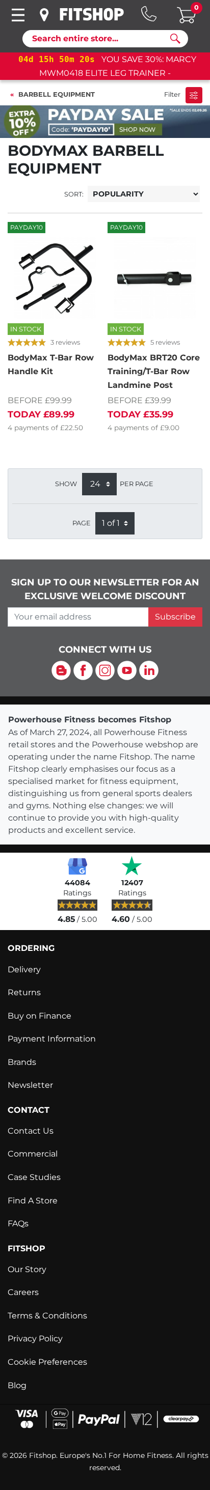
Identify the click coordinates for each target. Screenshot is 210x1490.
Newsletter (30, 1085)
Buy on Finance (39, 1016)
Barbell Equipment (56, 94)
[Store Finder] (45, 14)
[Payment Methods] (105, 1418)
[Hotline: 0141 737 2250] (148, 13)
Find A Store (33, 1200)
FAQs (18, 1223)
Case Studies (34, 1177)
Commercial (33, 1154)
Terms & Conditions (47, 1315)
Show (66, 484)
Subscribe (175, 617)
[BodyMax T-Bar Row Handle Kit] (55, 278)
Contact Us (31, 1131)
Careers (23, 1292)
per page (136, 484)
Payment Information (52, 1039)
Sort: (74, 194)
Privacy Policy (35, 1338)
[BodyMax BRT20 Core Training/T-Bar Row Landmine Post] (155, 278)
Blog (17, 1385)
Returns (24, 992)
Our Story (27, 1269)
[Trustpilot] (132, 865)
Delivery (24, 969)
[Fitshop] (92, 14)
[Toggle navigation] (18, 15)
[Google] (77, 865)
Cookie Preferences (47, 1362)
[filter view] (194, 95)
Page (81, 523)
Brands (22, 1062)
